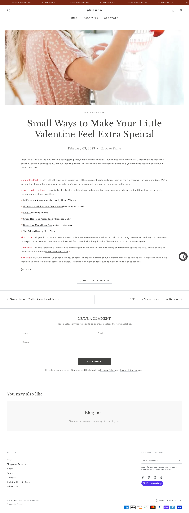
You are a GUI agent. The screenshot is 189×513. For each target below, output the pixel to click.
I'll (24, 206)
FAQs (9, 459)
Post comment (94, 362)
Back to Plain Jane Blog (96, 281)
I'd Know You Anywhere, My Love (40, 200)
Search (10, 473)
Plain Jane (18, 500)
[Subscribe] (180, 460)
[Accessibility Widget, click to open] (183, 256)
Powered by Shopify (15, 504)
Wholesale (12, 486)
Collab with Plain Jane (18, 482)
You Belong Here (31, 231)
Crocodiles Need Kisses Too (37, 218)
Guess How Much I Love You (37, 224)
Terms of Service (129, 370)
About (10, 468)
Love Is (26, 212)
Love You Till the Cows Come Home (44, 206)
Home (86, 113)
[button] (8, 10)
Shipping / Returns (16, 464)
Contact (11, 477)
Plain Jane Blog (97, 113)
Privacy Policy (107, 370)
